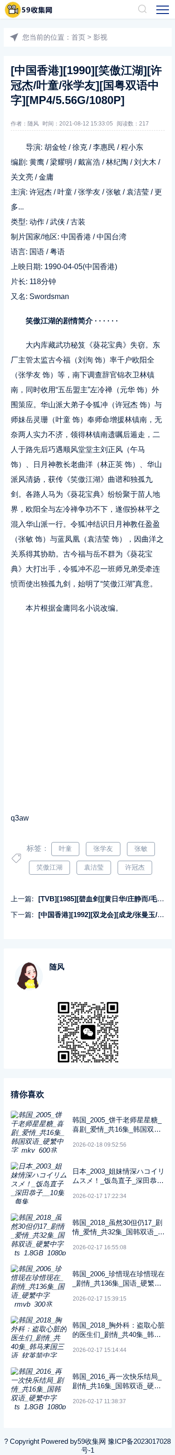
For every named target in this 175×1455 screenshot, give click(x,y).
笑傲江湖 (49, 867)
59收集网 (91, 1441)
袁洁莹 (94, 867)
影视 (100, 37)
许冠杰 (135, 867)
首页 (78, 37)
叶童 (65, 848)
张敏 (140, 848)
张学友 (103, 848)
